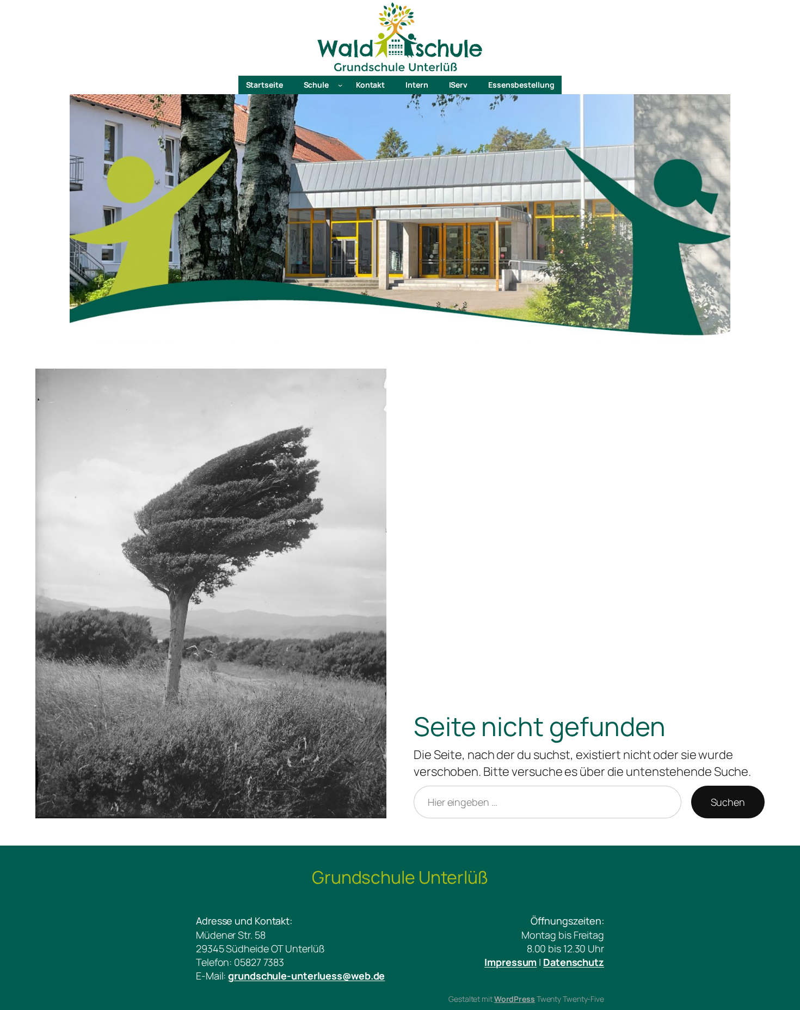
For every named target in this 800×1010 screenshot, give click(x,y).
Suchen (728, 802)
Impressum (510, 962)
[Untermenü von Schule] (340, 85)
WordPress (514, 999)
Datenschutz (573, 962)
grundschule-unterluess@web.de (306, 975)
